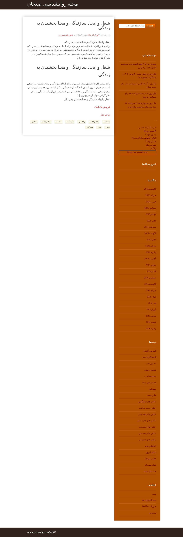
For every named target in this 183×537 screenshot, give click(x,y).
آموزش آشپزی (149, 351)
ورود (154, 493)
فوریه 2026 (151, 201)
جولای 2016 (151, 290)
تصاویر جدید (150, 363)
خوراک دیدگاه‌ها (149, 506)
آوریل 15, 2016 (92, 35)
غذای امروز (151, 452)
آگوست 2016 (150, 284)
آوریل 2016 (151, 309)
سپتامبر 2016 (150, 277)
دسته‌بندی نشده (149, 382)
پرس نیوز (105, 114)
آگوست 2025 (150, 233)
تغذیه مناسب (150, 376)
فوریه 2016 (151, 322)
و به (100, 127)
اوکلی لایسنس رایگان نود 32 (144, 138)
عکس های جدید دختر (147, 420)
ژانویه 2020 (151, 252)
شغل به (59, 122)
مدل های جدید (149, 471)
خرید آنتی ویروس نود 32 (137, 152)
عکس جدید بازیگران (147, 401)
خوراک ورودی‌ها (149, 500)
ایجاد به (107, 122)
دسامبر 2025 (150, 208)
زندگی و (82, 122)
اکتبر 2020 (151, 239)
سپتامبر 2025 (150, 227)
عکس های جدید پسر (147, 414)
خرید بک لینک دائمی (147, 127)
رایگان (153, 148)
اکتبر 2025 (151, 220)
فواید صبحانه (150, 465)
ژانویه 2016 (151, 328)
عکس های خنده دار (147, 439)
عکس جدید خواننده (147, 408)
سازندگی (70, 122)
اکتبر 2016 (151, 271)
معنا (108, 127)
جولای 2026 (151, 195)
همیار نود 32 (150, 141)
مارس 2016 (151, 316)
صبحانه (152, 389)
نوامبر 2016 (151, 265)
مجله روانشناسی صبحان (52, 4)
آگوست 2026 (150, 189)
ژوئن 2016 (151, 296)
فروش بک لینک (102, 107)
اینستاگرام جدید (149, 357)
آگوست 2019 (150, 258)
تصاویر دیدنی (150, 370)
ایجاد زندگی (95, 122)
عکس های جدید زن (65, 35)
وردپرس (152, 513)
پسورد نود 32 (150, 134)
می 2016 (152, 303)
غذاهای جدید (150, 446)
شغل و (34, 122)
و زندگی (90, 127)
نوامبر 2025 (151, 214)
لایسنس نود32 (150, 131)
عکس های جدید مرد (147, 433)
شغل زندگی (47, 122)
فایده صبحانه (150, 458)
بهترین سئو (151, 145)
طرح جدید (151, 395)
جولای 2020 (150, 246)
